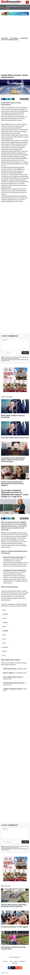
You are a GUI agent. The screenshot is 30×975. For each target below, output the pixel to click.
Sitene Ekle (14, 963)
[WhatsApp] (11, 99)
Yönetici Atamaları (14, 38)
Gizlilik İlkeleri (23, 961)
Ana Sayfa (5, 38)
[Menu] (27, 2)
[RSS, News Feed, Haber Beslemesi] (20, 967)
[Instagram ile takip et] (17, 967)
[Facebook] (2, 99)
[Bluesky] (6, 99)
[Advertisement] (15, 58)
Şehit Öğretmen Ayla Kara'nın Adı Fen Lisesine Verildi (17, 7)
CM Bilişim (6, 972)
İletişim (16, 961)
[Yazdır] (21, 99)
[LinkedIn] (9, 99)
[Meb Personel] (11, 2)
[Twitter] (4, 99)
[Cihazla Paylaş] (13, 99)
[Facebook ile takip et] (9, 967)
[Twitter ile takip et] (13, 967)
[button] (23, 99)
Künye (11, 961)
